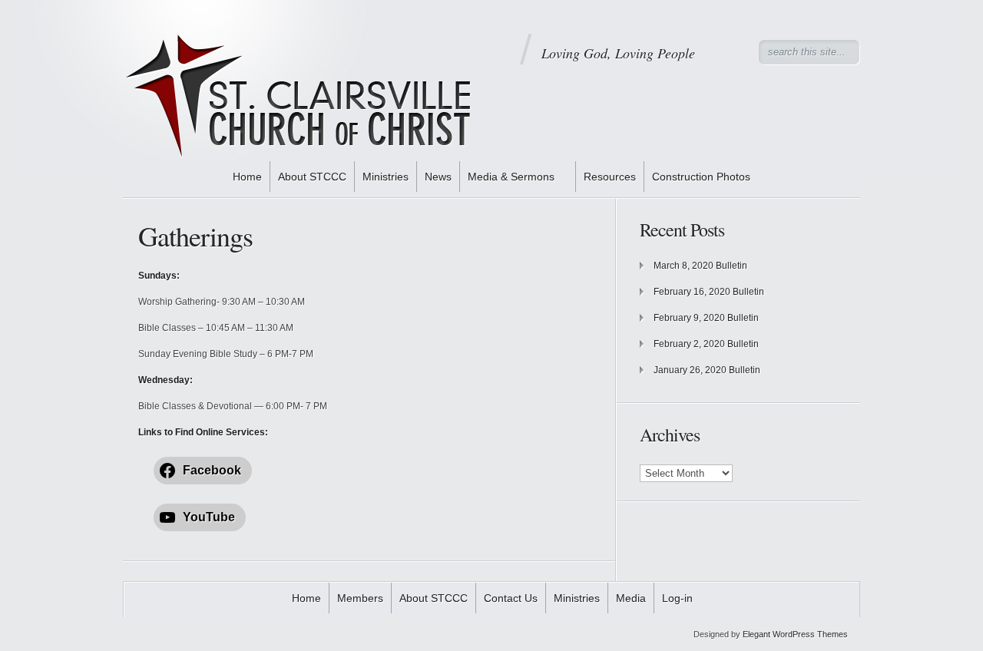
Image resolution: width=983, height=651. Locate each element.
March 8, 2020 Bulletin (700, 265)
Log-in (677, 598)
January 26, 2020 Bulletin (707, 370)
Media (631, 598)
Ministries (385, 176)
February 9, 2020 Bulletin (706, 317)
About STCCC (312, 176)
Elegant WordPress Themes (795, 634)
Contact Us (511, 598)
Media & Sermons (511, 176)
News (438, 176)
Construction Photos (701, 176)
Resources (610, 176)
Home (247, 176)
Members (360, 598)
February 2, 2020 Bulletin (706, 344)
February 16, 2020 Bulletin (709, 291)
